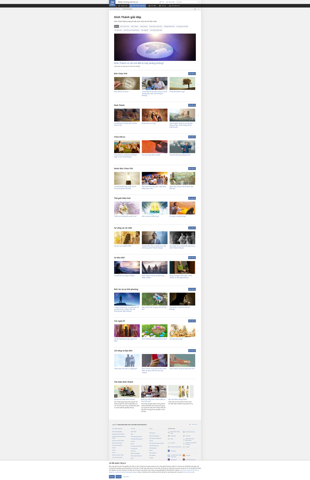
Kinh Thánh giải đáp (117, 431)
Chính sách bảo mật (188, 472)
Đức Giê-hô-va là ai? (121, 91)
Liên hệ (151, 440)
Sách (132, 434)
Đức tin (114, 452)
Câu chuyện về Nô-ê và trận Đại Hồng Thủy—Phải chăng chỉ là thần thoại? (181, 125)
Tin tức (151, 428)
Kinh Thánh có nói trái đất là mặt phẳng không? (139, 63)
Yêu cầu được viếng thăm (177, 399)
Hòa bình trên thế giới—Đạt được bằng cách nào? (154, 187)
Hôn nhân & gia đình (117, 445)
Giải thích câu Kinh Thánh (118, 434)
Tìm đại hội (172, 436)
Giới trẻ (114, 447)
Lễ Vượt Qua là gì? (176, 339)
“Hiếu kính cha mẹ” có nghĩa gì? (125, 368)
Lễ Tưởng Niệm (153, 448)
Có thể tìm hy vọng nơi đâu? (124, 276)
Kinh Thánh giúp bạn (115, 9)
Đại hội (151, 450)
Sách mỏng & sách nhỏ (136, 436)
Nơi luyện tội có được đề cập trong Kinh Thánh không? (182, 247)
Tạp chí (132, 443)
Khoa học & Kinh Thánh (118, 455)
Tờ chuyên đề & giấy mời (137, 439)
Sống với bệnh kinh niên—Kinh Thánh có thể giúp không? (181, 277)
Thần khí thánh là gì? (177, 91)
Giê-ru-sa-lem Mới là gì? (150, 216)
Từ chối (118, 477)
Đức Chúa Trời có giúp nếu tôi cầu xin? (154, 308)
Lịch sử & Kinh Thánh (117, 457)
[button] (137, 6)
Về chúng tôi (152, 433)
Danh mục (133, 451)
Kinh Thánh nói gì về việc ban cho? (182, 368)
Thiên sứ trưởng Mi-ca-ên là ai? (125, 216)
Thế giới (151, 457)
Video (132, 458)
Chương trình (134, 448)
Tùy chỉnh (126, 477)
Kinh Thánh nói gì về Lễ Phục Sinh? (154, 339)
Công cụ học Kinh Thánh (118, 440)
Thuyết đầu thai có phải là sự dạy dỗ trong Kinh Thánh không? (154, 247)
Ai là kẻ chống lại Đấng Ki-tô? (180, 155)
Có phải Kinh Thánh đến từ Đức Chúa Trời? (125, 124)
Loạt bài (133, 441)
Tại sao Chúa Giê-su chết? (151, 155)
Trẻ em (113, 450)
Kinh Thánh (133, 431)
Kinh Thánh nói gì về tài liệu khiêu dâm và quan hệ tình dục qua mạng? (154, 370)
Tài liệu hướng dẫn (135, 453)
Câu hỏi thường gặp (154, 436)
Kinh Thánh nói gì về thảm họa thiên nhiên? (153, 277)
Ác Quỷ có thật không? (178, 216)
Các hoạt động (152, 453)
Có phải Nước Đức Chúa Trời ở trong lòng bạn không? (125, 187)
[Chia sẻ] (195, 9)
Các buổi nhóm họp (154, 445)
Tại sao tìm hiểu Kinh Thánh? (124, 399)
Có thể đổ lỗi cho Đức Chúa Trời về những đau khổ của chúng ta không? (154, 93)
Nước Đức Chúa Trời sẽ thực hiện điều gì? (182, 187)
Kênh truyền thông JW (136, 456)
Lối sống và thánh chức (136, 446)
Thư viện (133, 428)
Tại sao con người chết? (122, 246)
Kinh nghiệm (152, 455)
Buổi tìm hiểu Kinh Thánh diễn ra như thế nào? (153, 400)
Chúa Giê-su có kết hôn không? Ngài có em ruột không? (125, 156)
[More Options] (198, 9)
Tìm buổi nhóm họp (189, 432)
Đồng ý (112, 477)
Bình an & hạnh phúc (117, 443)
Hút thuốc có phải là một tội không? (180, 308)
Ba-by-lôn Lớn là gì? (149, 123)
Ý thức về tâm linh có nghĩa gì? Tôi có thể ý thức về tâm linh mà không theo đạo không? (126, 309)
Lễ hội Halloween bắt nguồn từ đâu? (125, 340)
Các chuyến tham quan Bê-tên (156, 443)
